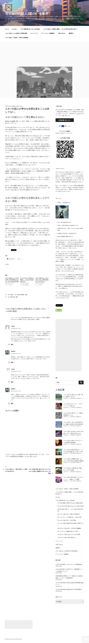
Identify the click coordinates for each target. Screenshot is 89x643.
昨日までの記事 (10, 121)
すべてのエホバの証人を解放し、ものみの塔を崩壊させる (27, 279)
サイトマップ (34, 33)
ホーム (7, 29)
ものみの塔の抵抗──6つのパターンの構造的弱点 (69, 564)
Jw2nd (13, 351)
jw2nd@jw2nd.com (66, 222)
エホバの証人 (10, 294)
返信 (12, 344)
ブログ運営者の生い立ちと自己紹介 (30, 29)
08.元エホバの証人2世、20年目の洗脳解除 (69, 528)
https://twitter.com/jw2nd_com (70, 225)
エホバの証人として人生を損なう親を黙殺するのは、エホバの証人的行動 (12, 279)
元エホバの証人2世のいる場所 (26, 13)
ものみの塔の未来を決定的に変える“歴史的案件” (69, 589)
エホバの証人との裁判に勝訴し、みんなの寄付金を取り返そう (60, 29)
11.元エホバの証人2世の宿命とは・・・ (68, 537)
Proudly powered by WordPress (13, 639)
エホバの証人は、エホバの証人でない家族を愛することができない (42, 279)
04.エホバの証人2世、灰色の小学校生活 (69, 514)
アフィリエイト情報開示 (48, 33)
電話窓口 (71, 33)
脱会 (26, 294)
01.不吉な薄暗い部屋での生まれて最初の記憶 (70, 503)
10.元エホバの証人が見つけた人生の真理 (69, 534)
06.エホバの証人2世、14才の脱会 (67, 520)
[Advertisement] (44, 54)
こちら (78, 113)
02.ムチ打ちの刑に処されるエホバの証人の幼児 (71, 506)
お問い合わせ (61, 33)
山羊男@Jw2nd (19, 106)
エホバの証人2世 (11, 296)
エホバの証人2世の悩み (19, 294)
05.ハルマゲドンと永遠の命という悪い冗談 (69, 517)
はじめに (14, 29)
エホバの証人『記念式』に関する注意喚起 (16, 37)
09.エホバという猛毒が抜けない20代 (68, 531)
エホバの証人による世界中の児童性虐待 (16, 33)
